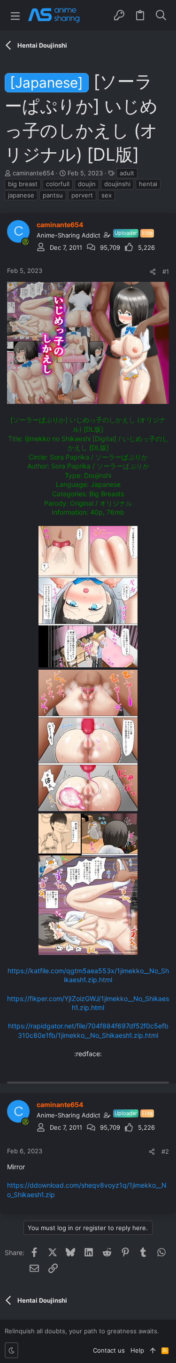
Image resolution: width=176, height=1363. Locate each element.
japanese (21, 195)
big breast (23, 184)
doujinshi (117, 184)
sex (106, 195)
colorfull (57, 184)
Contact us (109, 1350)
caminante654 (33, 173)
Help (137, 1350)
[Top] (153, 1350)
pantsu (53, 195)
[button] (15, 15)
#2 (165, 1151)
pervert (82, 195)
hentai (148, 184)
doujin (87, 184)
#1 (165, 271)
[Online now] (25, 242)
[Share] (152, 271)
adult (127, 173)
